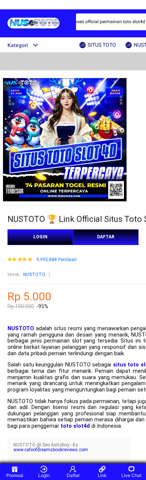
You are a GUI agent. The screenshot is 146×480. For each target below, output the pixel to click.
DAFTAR (106, 236)
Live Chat (131, 475)
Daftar (73, 475)
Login (44, 475)
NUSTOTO (34, 274)
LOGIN (40, 236)
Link (102, 475)
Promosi (14, 475)
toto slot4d (75, 426)
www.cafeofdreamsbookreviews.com (50, 449)
